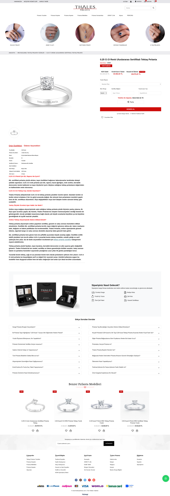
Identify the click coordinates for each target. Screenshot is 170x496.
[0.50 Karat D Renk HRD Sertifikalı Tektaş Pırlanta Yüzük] (134, 405)
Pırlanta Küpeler (68, 15)
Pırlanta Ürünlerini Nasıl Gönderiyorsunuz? (25, 373)
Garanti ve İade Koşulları (62, 467)
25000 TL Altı (111, 15)
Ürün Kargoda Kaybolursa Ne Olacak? (104, 373)
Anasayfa (86, 459)
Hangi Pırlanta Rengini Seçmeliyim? (23, 327)
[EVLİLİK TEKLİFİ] (15, 33)
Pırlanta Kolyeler (55, 15)
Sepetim (139, 462)
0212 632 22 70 (130, 98)
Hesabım (139, 459)
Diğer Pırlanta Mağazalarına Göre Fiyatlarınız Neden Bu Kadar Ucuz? (114, 338)
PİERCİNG (130, 15)
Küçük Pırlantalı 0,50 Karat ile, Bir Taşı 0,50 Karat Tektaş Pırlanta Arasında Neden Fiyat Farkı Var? (122, 332)
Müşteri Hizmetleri (89, 467)
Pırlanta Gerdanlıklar (97, 15)
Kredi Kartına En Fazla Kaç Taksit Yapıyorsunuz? (27, 367)
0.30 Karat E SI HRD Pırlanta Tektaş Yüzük (68, 421)
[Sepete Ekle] (37, 430)
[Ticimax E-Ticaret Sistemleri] (85, 495)
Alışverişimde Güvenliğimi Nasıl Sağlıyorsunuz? (27, 361)
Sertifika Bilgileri (115, 89)
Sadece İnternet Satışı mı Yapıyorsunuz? (25, 350)
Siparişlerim (140, 464)
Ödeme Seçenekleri (32, 146)
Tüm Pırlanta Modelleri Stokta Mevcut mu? (25, 355)
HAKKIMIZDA (18, 1)
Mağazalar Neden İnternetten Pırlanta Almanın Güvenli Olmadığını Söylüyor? (116, 355)
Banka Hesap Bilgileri (116, 470)
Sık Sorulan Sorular (89, 470)
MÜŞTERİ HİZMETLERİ (30, 1)
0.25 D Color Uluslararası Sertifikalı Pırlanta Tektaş (35, 422)
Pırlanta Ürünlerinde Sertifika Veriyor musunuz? (27, 344)
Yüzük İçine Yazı (143, 89)
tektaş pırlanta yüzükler (62, 240)
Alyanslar (29, 470)
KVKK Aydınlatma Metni (61, 472)
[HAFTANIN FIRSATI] (85, 33)
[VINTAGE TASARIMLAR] (120, 33)
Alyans (121, 15)
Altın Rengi (103, 89)
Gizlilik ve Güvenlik (60, 470)
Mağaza (112, 464)
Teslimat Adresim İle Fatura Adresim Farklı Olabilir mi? (109, 367)
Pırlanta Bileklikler (82, 15)
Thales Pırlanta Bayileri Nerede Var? (103, 350)
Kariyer (112, 467)
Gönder (108, 443)
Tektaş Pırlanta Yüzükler (33, 459)
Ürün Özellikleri (15, 146)
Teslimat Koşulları (60, 459)
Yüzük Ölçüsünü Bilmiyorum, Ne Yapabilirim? (26, 338)
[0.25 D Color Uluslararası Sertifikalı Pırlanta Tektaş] (35, 405)
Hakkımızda (113, 459)
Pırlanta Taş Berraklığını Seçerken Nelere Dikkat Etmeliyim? (111, 327)
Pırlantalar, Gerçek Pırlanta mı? (102, 344)
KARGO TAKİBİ (43, 1)
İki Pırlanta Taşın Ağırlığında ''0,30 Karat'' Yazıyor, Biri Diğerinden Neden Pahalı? (37, 332)
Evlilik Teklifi (87, 464)
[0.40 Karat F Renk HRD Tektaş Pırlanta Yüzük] (101, 405)
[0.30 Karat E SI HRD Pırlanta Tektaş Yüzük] (68, 405)
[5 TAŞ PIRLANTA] (155, 33)
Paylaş (132, 102)
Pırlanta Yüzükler (42, 15)
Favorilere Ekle (33, 430)
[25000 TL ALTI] (50, 33)
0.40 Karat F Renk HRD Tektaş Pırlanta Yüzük (101, 422)
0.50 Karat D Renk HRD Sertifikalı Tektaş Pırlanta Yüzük (135, 422)
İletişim (112, 462)
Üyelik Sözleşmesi (60, 462)
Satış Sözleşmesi (60, 464)
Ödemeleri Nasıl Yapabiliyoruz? (102, 361)
